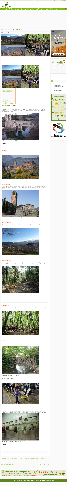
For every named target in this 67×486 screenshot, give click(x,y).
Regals (59, 9)
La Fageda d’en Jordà (7, 98)
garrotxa (18, 460)
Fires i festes (29, 9)
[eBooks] (57, 0)
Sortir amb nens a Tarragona (58, 86)
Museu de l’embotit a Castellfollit (9, 103)
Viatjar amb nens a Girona (21, 458)
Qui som (53, 480)
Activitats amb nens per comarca (5, 460)
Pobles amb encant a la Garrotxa (7, 91)
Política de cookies (27, 480)
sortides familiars (13, 460)
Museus (23, 9)
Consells (55, 9)
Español (65, 0)
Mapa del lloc (32, 480)
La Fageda (6, 102)
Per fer (34, 9)
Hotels (42, 9)
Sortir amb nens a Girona (13, 458)
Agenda (3, 8)
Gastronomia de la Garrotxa (7, 101)
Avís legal (15, 480)
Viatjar (51, 9)
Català (63, 0)
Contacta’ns (37, 480)
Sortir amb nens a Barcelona (58, 89)
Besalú (5, 92)
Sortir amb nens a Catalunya (41, 458)
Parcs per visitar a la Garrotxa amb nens (8, 99)
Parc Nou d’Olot (7, 100)
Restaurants (47, 9)
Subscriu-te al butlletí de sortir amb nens (45, 480)
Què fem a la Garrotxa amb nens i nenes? (9, 90)
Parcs (15, 9)
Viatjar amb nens (34, 458)
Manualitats (38, 9)
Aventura (18, 9)
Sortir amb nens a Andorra (58, 90)
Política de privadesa (20, 480)
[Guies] (55, 0)
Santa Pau (6, 93)
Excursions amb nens (28, 458)
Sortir (7, 9)
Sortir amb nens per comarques (5, 458)
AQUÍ (16, 140)
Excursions (11, 9)
